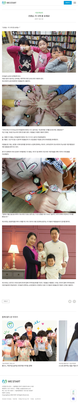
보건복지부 (38, 399)
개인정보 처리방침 (6, 399)
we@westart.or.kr (25, 388)
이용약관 (15, 399)
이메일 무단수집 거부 (23, 399)
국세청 (32, 399)
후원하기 (68, 2)
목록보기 (6, 301)
